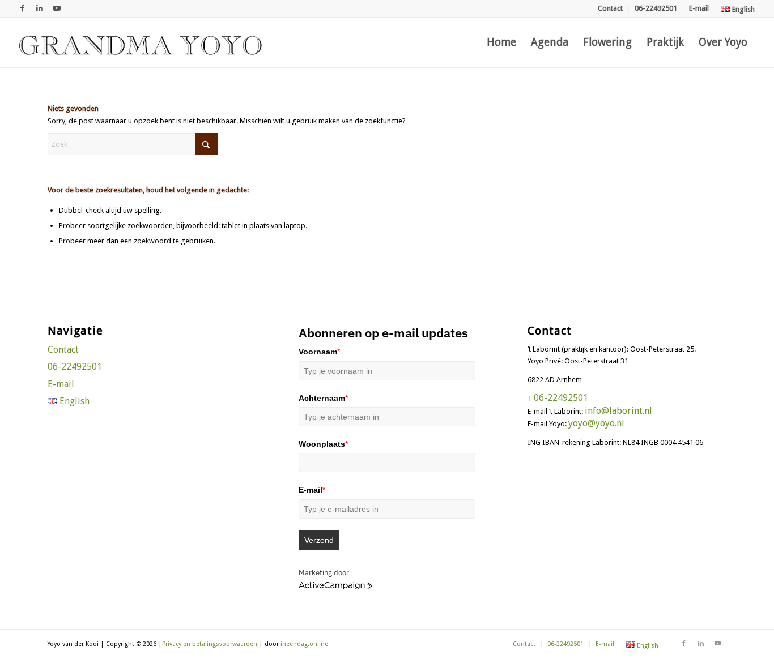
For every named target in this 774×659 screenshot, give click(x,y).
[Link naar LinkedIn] (39, 8)
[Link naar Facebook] (22, 8)
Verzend (319, 540)
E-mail (699, 8)
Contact (610, 8)
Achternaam (323, 398)
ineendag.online (304, 644)
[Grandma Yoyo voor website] (140, 42)
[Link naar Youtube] (56, 8)
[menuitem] (610, 9)
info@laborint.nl (618, 410)
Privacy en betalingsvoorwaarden (209, 644)
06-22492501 (656, 8)
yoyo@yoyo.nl (596, 423)
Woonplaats (323, 443)
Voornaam (319, 351)
